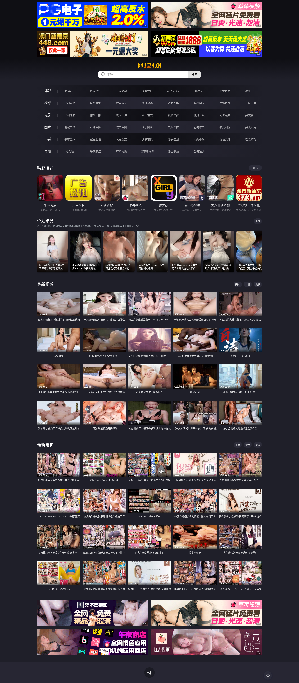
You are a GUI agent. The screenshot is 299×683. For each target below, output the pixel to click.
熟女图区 (224, 127)
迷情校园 (173, 139)
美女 (237, 284)
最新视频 (45, 284)
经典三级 (199, 115)
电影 (47, 115)
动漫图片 (147, 127)
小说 (47, 139)
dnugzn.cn (149, 65)
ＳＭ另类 (250, 103)
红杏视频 (173, 151)
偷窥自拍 (69, 127)
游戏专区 (147, 91)
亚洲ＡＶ (69, 103)
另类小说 (199, 139)
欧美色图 (121, 127)
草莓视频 (121, 151)
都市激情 (69, 139)
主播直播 (224, 103)
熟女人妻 (173, 103)
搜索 (194, 74)
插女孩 (70, 151)
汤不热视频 (147, 151)
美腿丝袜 (173, 127)
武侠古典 (147, 139)
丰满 (237, 444)
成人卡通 (121, 115)
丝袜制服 (199, 103)
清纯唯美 (199, 127)
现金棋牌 (224, 91)
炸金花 (199, 91)
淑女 (247, 444)
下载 (257, 221)
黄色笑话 (224, 139)
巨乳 (247, 284)
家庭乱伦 (95, 139)
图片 (47, 127)
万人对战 (121, 91)
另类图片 (250, 127)
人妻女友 (121, 139)
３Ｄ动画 (147, 103)
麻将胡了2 (173, 91)
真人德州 (95, 91)
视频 (47, 103)
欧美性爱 (147, 115)
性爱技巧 (250, 139)
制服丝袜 (173, 115)
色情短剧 (199, 151)
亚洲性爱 (69, 115)
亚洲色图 (95, 127)
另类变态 (250, 115)
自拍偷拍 (95, 103)
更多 (257, 284)
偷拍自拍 (95, 115)
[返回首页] (268, 675)
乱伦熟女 (224, 115)
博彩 (47, 91)
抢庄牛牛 (250, 91)
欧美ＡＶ (121, 103)
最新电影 (45, 445)
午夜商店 (95, 151)
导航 (47, 151)
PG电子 (69, 91)
